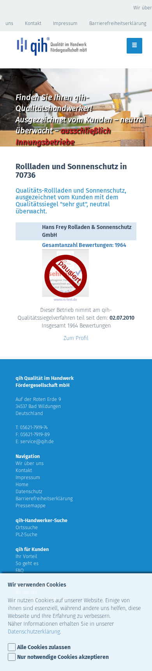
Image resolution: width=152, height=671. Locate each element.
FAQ (20, 570)
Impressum (65, 23)
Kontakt (33, 23)
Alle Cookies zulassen (44, 647)
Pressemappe (31, 505)
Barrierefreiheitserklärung (117, 23)
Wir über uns (30, 463)
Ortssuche (27, 527)
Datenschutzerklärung (34, 631)
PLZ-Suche (26, 534)
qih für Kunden (32, 549)
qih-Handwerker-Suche (41, 520)
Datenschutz (29, 491)
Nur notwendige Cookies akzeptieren (63, 657)
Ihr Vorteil (26, 556)
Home (22, 484)
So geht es (27, 563)
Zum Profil (76, 338)
